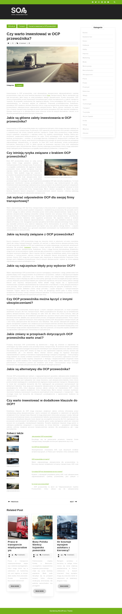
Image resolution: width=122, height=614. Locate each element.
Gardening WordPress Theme (61, 611)
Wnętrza (86, 129)
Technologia (87, 104)
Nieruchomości (88, 70)
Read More (16, 586)
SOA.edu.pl (11, 26)
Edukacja (86, 45)
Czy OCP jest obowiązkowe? (40, 447)
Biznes (85, 32)
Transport (22, 26)
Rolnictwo (86, 91)
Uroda (85, 120)
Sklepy (85, 95)
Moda (85, 62)
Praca (85, 78)
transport (27, 247)
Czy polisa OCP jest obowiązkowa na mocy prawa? (47, 471)
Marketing (86, 58)
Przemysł (86, 87)
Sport (85, 99)
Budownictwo (87, 37)
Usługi (85, 125)
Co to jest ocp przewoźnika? (40, 484)
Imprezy (85, 53)
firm (48, 95)
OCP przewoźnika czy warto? (41, 459)
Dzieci (85, 41)
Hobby (85, 49)
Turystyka (86, 112)
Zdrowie (85, 133)
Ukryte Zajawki (88, 116)
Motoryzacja (87, 66)
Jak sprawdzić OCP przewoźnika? (42, 436)
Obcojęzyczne (88, 74)
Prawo (85, 83)
